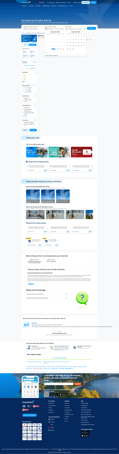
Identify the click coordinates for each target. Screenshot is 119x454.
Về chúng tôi (50, 412)
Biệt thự (66, 418)
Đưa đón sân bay (68, 409)
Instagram (52, 421)
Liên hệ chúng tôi (51, 405)
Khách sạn (67, 403)
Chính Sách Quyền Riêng (86, 409)
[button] (85, 2)
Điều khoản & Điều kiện (85, 412)
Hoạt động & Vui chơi (69, 414)
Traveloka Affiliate (84, 403)
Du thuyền (67, 416)
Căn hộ (66, 421)
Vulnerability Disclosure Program (87, 424)
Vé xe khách (67, 407)
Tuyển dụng (50, 409)
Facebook (52, 419)
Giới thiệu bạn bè (84, 405)
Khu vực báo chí (84, 420)
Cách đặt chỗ (51, 403)
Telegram (52, 430)
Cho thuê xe (67, 412)
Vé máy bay (67, 405)
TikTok (51, 424)
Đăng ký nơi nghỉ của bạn (86, 414)
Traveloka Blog (84, 407)
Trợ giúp (50, 407)
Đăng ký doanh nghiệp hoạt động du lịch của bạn (88, 417)
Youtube (52, 427)
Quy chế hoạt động (85, 422)
